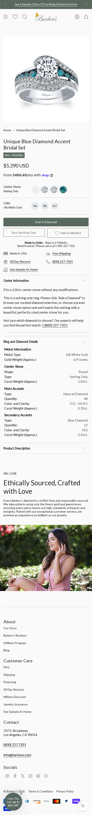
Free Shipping (61, 253)
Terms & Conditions (40, 791)
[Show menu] (5, 17)
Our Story (10, 628)
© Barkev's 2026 (14, 791)
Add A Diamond (46, 222)
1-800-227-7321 (65, 246)
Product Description (16, 448)
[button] (13, 802)
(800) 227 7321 (14, 744)
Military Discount (14, 697)
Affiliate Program (14, 643)
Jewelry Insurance (15, 704)
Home (7, 130)
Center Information (16, 280)
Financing (9, 682)
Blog (6, 650)
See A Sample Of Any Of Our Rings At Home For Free (46, 4)
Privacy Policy (65, 791)
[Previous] (5, 4)
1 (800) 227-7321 (55, 325)
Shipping (9, 674)
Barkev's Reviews (15, 635)
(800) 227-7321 (62, 261)
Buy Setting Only (24, 232)
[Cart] (86, 17)
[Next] (87, 4)
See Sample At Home (24, 269)
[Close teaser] (21, 794)
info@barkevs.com (17, 755)
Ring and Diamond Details (20, 341)
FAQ (6, 667)
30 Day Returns (20, 261)
